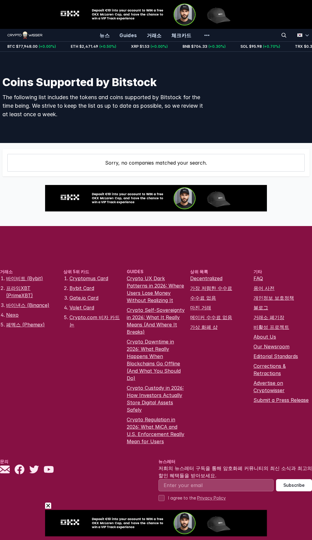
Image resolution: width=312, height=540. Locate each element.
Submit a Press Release (281, 400)
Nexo (12, 315)
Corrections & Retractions (270, 369)
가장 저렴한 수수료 (211, 288)
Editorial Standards (276, 356)
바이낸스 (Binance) (27, 305)
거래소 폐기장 (269, 317)
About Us (265, 337)
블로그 (261, 308)
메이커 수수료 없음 (211, 317)
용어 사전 (264, 288)
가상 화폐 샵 (204, 327)
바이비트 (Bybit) (24, 278)
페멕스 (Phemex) (25, 325)
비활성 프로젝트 (271, 327)
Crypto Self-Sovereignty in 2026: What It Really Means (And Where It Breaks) (156, 321)
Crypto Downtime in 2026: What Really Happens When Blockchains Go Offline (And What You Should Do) (154, 360)
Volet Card (81, 308)
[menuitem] (105, 35)
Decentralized (206, 278)
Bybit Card (81, 288)
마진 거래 (200, 308)
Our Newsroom (271, 346)
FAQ (258, 278)
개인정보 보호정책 (274, 298)
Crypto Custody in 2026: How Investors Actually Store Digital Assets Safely (155, 399)
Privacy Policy (211, 497)
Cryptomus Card (88, 278)
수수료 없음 (203, 298)
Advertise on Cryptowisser (269, 386)
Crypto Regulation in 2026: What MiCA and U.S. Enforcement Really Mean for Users (155, 430)
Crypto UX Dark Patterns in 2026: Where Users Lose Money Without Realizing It (155, 289)
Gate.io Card (83, 298)
